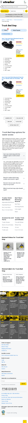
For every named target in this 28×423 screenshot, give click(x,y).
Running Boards (19, 206)
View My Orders (5, 344)
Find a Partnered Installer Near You (10, 355)
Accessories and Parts (8, 219)
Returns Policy (5, 346)
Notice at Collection (6, 399)
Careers (3, 368)
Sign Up (3, 362)
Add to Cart (20, 55)
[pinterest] (9, 389)
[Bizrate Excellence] (3, 413)
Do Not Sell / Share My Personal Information (12, 397)
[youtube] (15, 389)
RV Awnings (5, 227)
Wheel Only (18, 225)
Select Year (13, 11)
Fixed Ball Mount (6, 205)
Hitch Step (18, 121)
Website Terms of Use (7, 403)
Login (3, 360)
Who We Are (4, 366)
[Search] (3, 7)
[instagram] (12, 389)
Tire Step (10, 121)
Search (3, 375)
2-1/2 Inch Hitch (6, 33)
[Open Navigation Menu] (1, 2)
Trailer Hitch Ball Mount (7, 199)
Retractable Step (14, 125)
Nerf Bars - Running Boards (19, 199)
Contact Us (4, 350)
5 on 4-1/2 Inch (19, 230)
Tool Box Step (19, 118)
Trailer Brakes (6, 222)
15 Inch (17, 227)
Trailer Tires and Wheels (19, 219)
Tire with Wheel (19, 222)
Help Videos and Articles (7, 373)
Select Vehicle (4, 11)
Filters (6, 30)
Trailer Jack (5, 230)
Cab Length (18, 209)
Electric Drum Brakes (7, 225)
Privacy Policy (5, 395)
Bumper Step (9, 118)
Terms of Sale (5, 401)
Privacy (3, 384)
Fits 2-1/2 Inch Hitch (7, 210)
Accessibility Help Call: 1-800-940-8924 (10, 393)
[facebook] (6, 389)
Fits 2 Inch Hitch (6, 207)
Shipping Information (6, 348)
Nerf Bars (17, 204)
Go (26, 11)
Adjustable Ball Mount (8, 202)
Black (16, 211)
